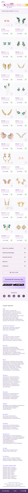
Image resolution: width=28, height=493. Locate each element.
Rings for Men (6, 449)
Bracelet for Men (6, 451)
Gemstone (17, 336)
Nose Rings (5, 415)
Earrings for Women (15, 458)
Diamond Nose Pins (7, 417)
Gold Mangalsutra (6, 435)
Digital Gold (5, 328)
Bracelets (5, 392)
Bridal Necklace (15, 384)
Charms (16, 337)
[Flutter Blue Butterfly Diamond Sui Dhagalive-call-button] (11, 102)
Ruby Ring (10, 365)
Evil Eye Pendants (15, 426)
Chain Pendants (6, 427)
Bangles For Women (16, 459)
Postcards (17, 327)
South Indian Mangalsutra (18, 436)
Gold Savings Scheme (13, 328)
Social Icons (7, 286)
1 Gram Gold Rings (16, 370)
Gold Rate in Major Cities (9, 465)
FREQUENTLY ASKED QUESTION (19, 486)
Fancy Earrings (14, 353)
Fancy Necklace (6, 385)
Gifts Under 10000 (7, 311)
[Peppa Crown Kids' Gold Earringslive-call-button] (26, 171)
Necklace (5, 375)
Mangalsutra (6, 434)
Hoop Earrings (21, 349)
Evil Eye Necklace (14, 380)
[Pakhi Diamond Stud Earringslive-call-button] (26, 240)
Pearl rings (18, 367)
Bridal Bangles (15, 406)
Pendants (5, 423)
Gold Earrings (6, 347)
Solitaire (12, 336)
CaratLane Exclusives (8, 325)
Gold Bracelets (6, 393)
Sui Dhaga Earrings (7, 352)
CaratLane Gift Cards (16, 313)
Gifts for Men (6, 310)
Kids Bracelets (6, 394)
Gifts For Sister (20, 315)
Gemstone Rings (13, 362)
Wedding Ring (20, 363)
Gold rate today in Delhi (8, 472)
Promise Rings (6, 368)
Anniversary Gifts (13, 314)
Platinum (12, 337)
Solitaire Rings (6, 362)
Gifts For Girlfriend (14, 316)
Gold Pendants (6, 425)
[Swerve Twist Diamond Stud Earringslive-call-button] (26, 194)
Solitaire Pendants (7, 426)
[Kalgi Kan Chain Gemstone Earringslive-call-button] (11, 171)
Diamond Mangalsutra (16, 435)
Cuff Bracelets (14, 398)
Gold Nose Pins (12, 415)
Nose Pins (5, 414)
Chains (11, 339)
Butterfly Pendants (7, 428)
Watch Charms (6, 339)
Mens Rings (20, 362)
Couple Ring (14, 363)
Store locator (6, 329)
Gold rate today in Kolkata (9, 477)
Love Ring (17, 366)
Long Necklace (16, 381)
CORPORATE (18, 485)
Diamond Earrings (13, 347)
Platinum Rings (19, 361)
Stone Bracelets (6, 398)
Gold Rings (12, 361)
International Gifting (7, 318)
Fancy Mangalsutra (7, 438)
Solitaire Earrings (6, 348)
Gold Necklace (6, 376)
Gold (4, 336)
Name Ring (5, 366)
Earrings (5, 345)
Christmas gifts (13, 310)
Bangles (5, 403)
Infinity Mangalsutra (18, 443)
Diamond (8, 336)
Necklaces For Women (8, 381)
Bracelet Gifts (12, 319)
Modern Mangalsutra (7, 436)
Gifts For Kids (13, 315)
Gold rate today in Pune (8, 474)
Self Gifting (11, 327)
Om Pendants (13, 427)
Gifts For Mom (6, 316)
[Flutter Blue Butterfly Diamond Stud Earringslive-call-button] (26, 56)
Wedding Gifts (19, 319)
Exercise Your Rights (11, 485)
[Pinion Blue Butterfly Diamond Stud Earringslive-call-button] (26, 33)
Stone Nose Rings (16, 418)
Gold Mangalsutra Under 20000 (10, 439)
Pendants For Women (7, 460)
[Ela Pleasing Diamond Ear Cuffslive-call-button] (26, 79)
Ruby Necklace (6, 379)
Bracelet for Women (7, 459)
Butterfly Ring (6, 367)
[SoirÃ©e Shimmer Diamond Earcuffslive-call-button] (11, 217)
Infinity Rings (12, 367)
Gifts (4, 309)
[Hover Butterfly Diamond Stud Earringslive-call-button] (11, 56)
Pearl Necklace (6, 380)
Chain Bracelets (6, 397)
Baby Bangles (13, 407)
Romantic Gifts (6, 315)
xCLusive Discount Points (8, 486)
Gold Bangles (6, 405)
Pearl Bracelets (13, 394)
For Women (6, 456)
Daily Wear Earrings (7, 354)
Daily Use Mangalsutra (8, 443)
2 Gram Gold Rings (7, 370)
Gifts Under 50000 (7, 313)
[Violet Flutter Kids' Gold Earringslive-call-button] (11, 33)
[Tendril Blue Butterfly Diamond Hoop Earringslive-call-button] (11, 240)
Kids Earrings (5, 349)
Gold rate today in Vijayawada (9, 475)
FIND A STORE (15, 272)
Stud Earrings (6, 350)
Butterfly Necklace (7, 384)
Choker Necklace (14, 379)
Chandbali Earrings (16, 352)
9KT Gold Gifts (11, 320)
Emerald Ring (16, 365)
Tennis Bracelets (15, 396)
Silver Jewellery (17, 339)
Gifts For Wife (15, 318)
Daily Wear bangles (7, 406)
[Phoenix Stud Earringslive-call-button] (26, 217)
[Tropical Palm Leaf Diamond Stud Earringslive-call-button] (11, 148)
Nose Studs (14, 417)
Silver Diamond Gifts (19, 320)
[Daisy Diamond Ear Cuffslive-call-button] (26, 148)
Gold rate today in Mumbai (9, 471)
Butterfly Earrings (16, 354)
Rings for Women (6, 458)
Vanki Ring (5, 365)
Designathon (12, 329)
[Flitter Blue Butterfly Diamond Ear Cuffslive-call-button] (26, 125)
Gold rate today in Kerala (8, 473)
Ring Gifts (5, 320)
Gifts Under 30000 (16, 311)
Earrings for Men (13, 449)
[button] (15, 491)
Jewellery (5, 335)
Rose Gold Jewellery (7, 340)
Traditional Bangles (7, 409)
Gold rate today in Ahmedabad (9, 478)
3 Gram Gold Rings (14, 368)
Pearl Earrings (12, 350)
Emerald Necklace (15, 385)
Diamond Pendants (14, 425)
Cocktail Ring (11, 366)
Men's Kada (13, 451)
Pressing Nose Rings (7, 418)
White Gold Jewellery (17, 340)
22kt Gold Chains (6, 386)
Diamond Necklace (14, 376)
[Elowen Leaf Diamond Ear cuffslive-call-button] (11, 194)
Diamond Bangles (13, 405)
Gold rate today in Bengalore (9, 469)
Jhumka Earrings (13, 349)
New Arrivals (5, 327)
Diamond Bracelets (14, 393)
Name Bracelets (14, 397)
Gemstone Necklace (14, 378)
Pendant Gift (5, 319)
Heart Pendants (15, 428)
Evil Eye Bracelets (7, 396)
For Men (5, 448)
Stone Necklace (14, 383)
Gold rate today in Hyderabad (9, 468)
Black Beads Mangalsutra (17, 438)
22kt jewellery (6, 337)
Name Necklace (6, 383)
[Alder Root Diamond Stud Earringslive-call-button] (11, 79)
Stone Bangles (6, 407)
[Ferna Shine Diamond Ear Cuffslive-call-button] (11, 125)
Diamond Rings (6, 361)
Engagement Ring (6, 363)
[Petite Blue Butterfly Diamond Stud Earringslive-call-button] (26, 102)
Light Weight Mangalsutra (8, 441)
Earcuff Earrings (6, 353)
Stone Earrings (21, 353)
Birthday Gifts (6, 314)
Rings (4, 359)
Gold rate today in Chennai (9, 467)
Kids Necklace (6, 378)
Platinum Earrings (15, 348)
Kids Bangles (21, 405)
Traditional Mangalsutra (8, 440)
